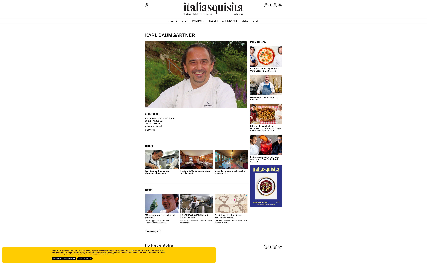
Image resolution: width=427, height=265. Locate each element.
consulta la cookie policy (109, 252)
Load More (153, 232)
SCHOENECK (152, 114)
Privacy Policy (85, 258)
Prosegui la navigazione (64, 258)
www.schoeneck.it (154, 126)
